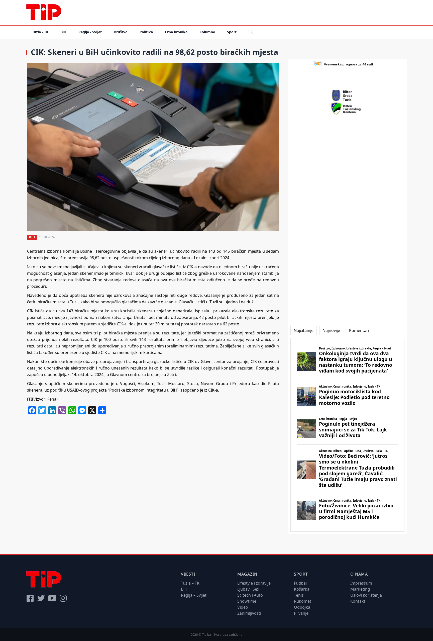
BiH (63, 32)
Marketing (360, 589)
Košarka (301, 589)
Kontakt (357, 601)
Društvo (121, 32)
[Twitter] (41, 598)
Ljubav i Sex (248, 589)
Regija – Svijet (193, 595)
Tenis (299, 595)
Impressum (361, 583)
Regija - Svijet (90, 32)
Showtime (246, 601)
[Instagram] (63, 598)
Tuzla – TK (190, 583)
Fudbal (300, 583)
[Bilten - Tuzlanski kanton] (347, 108)
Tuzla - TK (40, 32)
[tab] (303, 330)
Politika (146, 32)
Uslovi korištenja (366, 595)
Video (242, 607)
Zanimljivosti (249, 613)
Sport (232, 32)
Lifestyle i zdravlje (254, 583)
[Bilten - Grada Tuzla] (347, 95)
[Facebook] (30, 598)
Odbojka (302, 607)
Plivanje (301, 613)
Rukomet (302, 601)
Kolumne (207, 32)
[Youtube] (52, 598)
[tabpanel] (347, 434)
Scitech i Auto (250, 595)
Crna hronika (176, 32)
